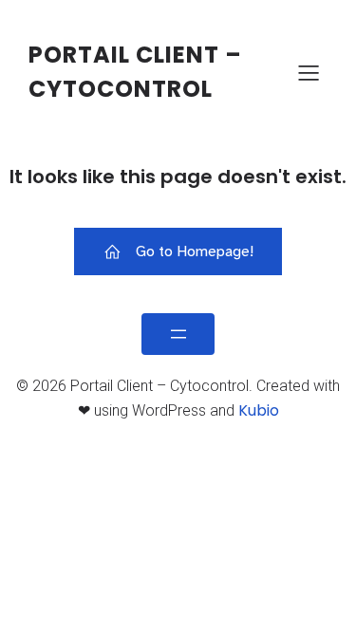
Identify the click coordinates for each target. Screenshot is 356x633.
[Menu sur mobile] (309, 72)
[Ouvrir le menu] (178, 334)
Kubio (258, 410)
